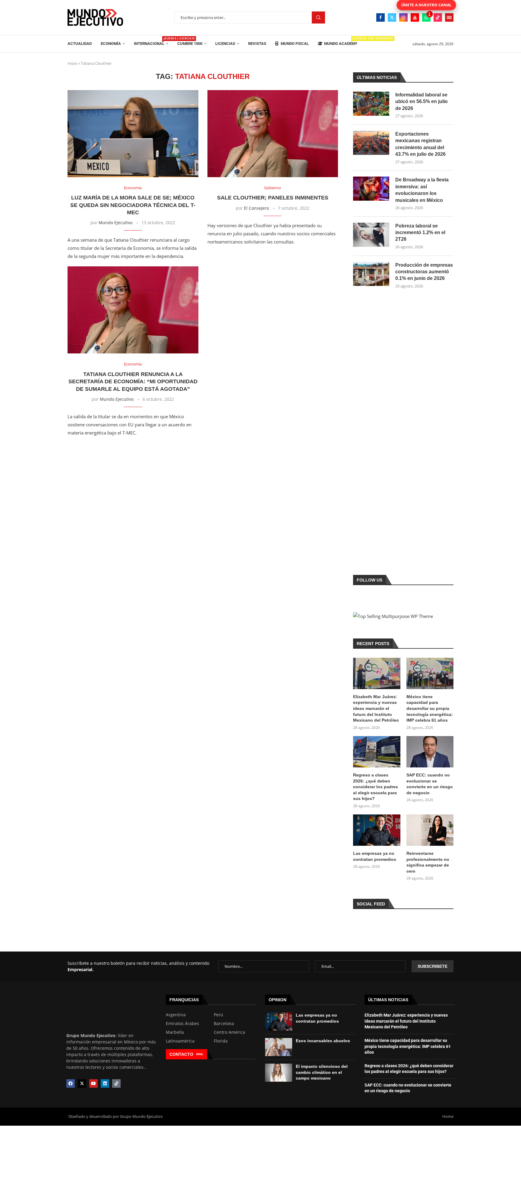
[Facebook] (380, 17)
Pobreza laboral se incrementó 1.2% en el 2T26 (420, 232)
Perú (218, 1015)
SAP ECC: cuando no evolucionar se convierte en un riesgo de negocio (429, 784)
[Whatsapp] (426, 17)
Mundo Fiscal (294, 43)
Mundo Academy (340, 41)
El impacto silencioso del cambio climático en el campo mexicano (322, 1072)
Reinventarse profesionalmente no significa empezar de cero (427, 862)
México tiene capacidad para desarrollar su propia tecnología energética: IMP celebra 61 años (429, 708)
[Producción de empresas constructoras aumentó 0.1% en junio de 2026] (371, 274)
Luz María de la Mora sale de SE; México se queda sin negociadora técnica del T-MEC (132, 205)
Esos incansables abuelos (323, 1040)
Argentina (176, 1015)
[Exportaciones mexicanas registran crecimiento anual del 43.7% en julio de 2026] (371, 143)
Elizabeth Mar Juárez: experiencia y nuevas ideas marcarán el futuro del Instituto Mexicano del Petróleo (376, 708)
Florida (221, 1041)
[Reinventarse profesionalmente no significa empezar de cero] (429, 830)
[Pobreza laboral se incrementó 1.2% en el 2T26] (371, 235)
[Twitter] (392, 17)
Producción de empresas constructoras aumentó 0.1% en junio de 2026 (424, 271)
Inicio (72, 63)
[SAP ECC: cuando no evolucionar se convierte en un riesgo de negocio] (429, 751)
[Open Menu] (449, 17)
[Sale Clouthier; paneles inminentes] (272, 133)
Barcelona (224, 1023)
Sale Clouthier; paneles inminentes (272, 198)
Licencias (225, 43)
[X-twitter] (82, 1083)
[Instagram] (403, 17)
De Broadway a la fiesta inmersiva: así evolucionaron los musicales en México (422, 189)
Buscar (318, 17)
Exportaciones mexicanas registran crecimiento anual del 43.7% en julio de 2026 (420, 144)
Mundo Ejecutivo (115, 222)
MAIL (200, 1054)
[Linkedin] (105, 1083)
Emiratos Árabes (182, 1023)
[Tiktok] (438, 17)
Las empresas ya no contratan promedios (374, 856)
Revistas (257, 43)
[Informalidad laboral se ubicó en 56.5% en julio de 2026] (371, 104)
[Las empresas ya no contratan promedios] (376, 830)
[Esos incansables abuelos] (278, 1047)
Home (447, 1116)
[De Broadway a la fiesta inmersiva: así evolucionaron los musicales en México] (371, 189)
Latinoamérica (180, 1041)
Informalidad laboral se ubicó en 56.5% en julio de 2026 (421, 101)
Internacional (151, 41)
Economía (111, 43)
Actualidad (80, 43)
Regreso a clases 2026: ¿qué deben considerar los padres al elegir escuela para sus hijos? (375, 787)
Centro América (229, 1032)
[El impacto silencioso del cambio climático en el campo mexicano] (278, 1073)
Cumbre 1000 (189, 43)
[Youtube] (415, 17)
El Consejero (256, 208)
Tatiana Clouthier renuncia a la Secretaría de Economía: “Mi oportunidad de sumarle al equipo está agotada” (132, 381)
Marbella (175, 1032)
